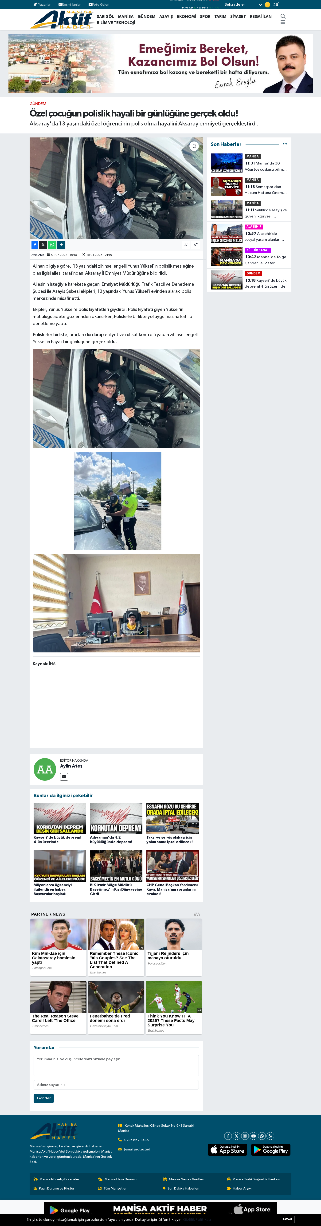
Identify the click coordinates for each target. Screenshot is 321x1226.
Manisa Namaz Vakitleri (186, 1179)
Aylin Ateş (37, 255)
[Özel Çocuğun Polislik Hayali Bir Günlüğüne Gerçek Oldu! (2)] (116, 398)
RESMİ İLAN (261, 17)
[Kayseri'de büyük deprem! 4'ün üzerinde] (60, 818)
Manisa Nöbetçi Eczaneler (59, 1179)
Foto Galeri (100, 4)
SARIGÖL (105, 17)
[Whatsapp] (262, 1136)
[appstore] (227, 1150)
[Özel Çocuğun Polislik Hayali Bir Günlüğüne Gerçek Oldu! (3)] (116, 500)
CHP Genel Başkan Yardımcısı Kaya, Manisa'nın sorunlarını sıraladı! (172, 889)
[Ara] (283, 17)
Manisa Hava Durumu (121, 1179)
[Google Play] (102, 1213)
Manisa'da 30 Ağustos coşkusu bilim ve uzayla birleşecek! (264, 167)
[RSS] (270, 1136)
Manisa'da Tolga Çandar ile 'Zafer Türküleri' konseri (265, 260)
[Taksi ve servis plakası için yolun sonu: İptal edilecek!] (172, 818)
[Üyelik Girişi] (289, 5)
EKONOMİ (186, 17)
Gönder (44, 1098)
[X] (236, 1136)
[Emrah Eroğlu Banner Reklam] (160, 63)
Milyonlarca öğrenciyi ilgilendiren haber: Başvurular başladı (53, 889)
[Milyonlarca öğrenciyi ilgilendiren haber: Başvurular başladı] (60, 866)
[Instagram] (245, 1136)
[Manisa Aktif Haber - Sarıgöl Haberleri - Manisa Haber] (62, 19)
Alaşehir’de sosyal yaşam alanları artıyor (262, 237)
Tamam (287, 1219)
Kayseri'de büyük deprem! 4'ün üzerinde (265, 283)
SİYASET (238, 17)
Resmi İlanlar (71, 4)
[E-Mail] (64, 777)
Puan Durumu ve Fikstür (56, 1188)
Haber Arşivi (242, 1188)
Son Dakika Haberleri (183, 1188)
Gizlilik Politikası (197, 1220)
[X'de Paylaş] (43, 245)
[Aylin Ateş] (45, 769)
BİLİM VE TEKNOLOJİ (116, 23)
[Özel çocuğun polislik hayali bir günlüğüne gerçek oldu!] (116, 188)
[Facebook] (228, 1136)
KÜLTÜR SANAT (258, 250)
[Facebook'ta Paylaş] (34, 245)
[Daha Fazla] (61, 245)
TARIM (220, 17)
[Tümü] (285, 144)
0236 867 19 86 (136, 1140)
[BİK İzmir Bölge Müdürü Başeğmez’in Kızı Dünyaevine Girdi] (116, 866)
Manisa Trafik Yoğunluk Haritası (256, 1179)
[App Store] (218, 1213)
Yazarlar (44, 4)
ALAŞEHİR (254, 226)
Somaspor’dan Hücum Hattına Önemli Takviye (265, 190)
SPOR (205, 17)
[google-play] (270, 1150)
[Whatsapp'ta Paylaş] (52, 245)
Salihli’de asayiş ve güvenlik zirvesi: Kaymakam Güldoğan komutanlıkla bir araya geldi (266, 213)
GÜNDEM (146, 17)
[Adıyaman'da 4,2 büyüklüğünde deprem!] (116, 818)
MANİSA (126, 17)
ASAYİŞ (166, 17)
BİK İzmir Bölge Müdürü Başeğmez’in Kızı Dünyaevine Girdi (116, 889)
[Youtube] (253, 1136)
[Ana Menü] (283, 23)
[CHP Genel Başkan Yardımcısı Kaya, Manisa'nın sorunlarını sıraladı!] (172, 866)
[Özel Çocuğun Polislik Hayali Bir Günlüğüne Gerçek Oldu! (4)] (116, 603)
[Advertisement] (118, 708)
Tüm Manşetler (115, 1188)
